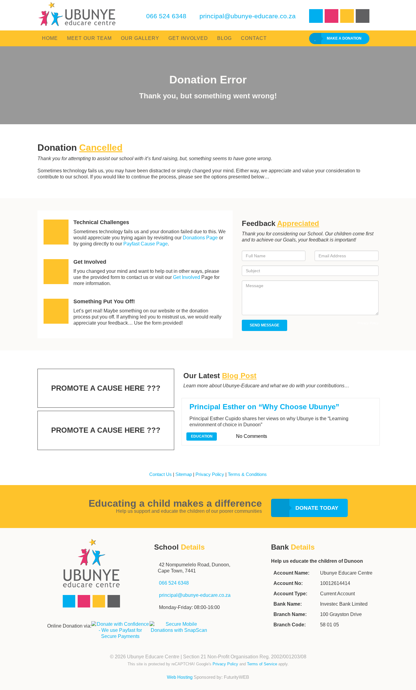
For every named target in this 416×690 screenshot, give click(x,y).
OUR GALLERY (140, 38)
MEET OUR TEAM (89, 38)
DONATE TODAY (316, 508)
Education (202, 436)
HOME (50, 38)
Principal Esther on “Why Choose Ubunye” (264, 407)
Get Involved (186, 277)
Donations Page (200, 237)
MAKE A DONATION (344, 38)
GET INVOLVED (188, 38)
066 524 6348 (166, 16)
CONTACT (254, 38)
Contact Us (160, 474)
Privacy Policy (368, 323)
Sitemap (183, 474)
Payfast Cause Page (145, 243)
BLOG (224, 38)
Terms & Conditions (247, 474)
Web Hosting (179, 677)
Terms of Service (262, 664)
